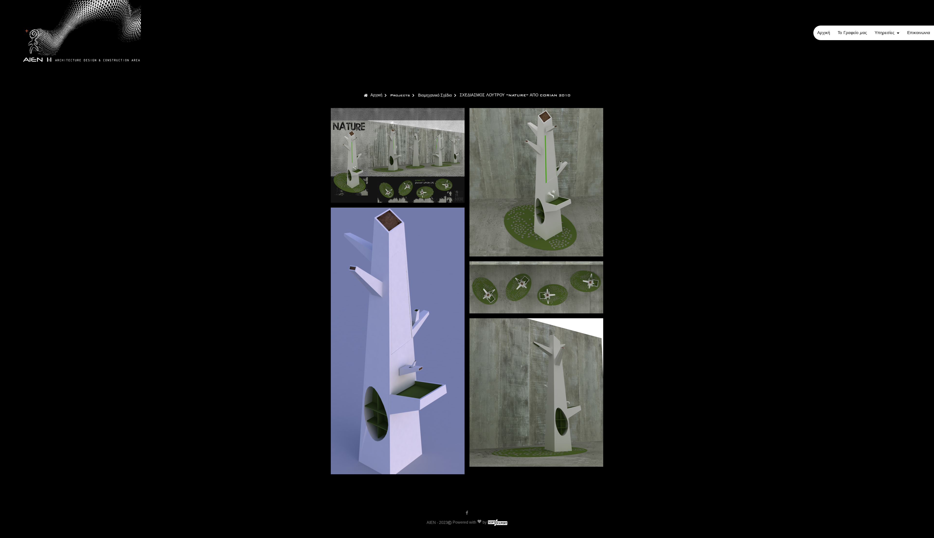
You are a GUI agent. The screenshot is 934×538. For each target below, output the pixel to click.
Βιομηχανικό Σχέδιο (435, 95)
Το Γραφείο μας (852, 33)
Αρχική (823, 33)
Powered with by (470, 522)
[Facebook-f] (467, 513)
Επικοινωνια (918, 33)
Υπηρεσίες (884, 33)
